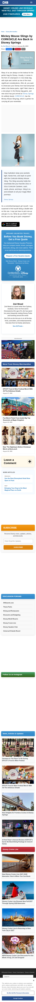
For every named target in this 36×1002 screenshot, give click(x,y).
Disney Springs (28, 94)
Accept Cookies (18, 998)
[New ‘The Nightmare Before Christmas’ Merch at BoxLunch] (18, 435)
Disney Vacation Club (10, 627)
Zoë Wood (6, 46)
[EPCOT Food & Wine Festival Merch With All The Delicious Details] (18, 377)
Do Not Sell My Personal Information (18, 993)
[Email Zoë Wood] (18, 330)
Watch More (27, 343)
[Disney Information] (5, 2)
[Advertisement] (18, 573)
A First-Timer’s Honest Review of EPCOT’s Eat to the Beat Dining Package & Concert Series (17, 842)
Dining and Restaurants (11, 611)
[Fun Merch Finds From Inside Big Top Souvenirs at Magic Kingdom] (18, 406)
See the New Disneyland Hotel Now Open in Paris (17, 478)
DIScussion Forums (7, 972)
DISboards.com (8, 603)
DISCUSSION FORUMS (12, 596)
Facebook (8, 49)
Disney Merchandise (11, 31)
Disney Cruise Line (9, 623)
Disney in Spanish (29, 972)
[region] (18, 990)
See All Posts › (18, 326)
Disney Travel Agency (18, 972)
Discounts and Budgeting (11, 615)
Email (23, 49)
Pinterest (18, 49)
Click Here (26, 14)
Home (2, 31)
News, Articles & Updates (13, 734)
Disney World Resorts (10, 619)
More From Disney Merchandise (17, 364)
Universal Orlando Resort (11, 631)
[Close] (34, 980)
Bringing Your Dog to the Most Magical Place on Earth (16, 488)
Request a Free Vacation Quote (18, 256)
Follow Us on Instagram (12, 675)
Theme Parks (7, 607)
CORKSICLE (19, 96)
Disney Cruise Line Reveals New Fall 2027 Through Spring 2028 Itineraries (18, 11)
